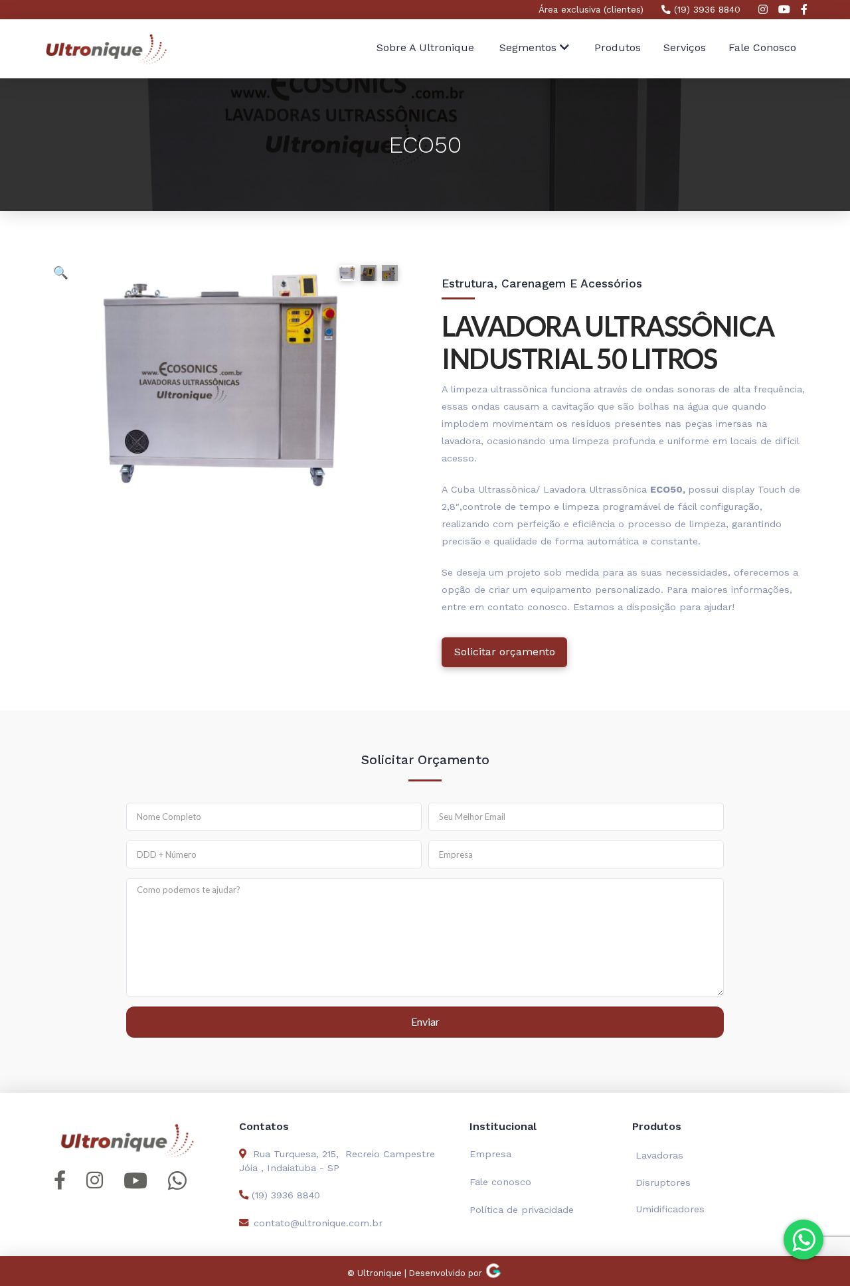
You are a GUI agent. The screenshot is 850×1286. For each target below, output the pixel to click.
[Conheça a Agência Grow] (493, 1273)
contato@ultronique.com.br (318, 1223)
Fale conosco (500, 1181)
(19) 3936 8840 (705, 9)
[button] (534, 49)
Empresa (490, 1154)
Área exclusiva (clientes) (591, 9)
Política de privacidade (521, 1209)
